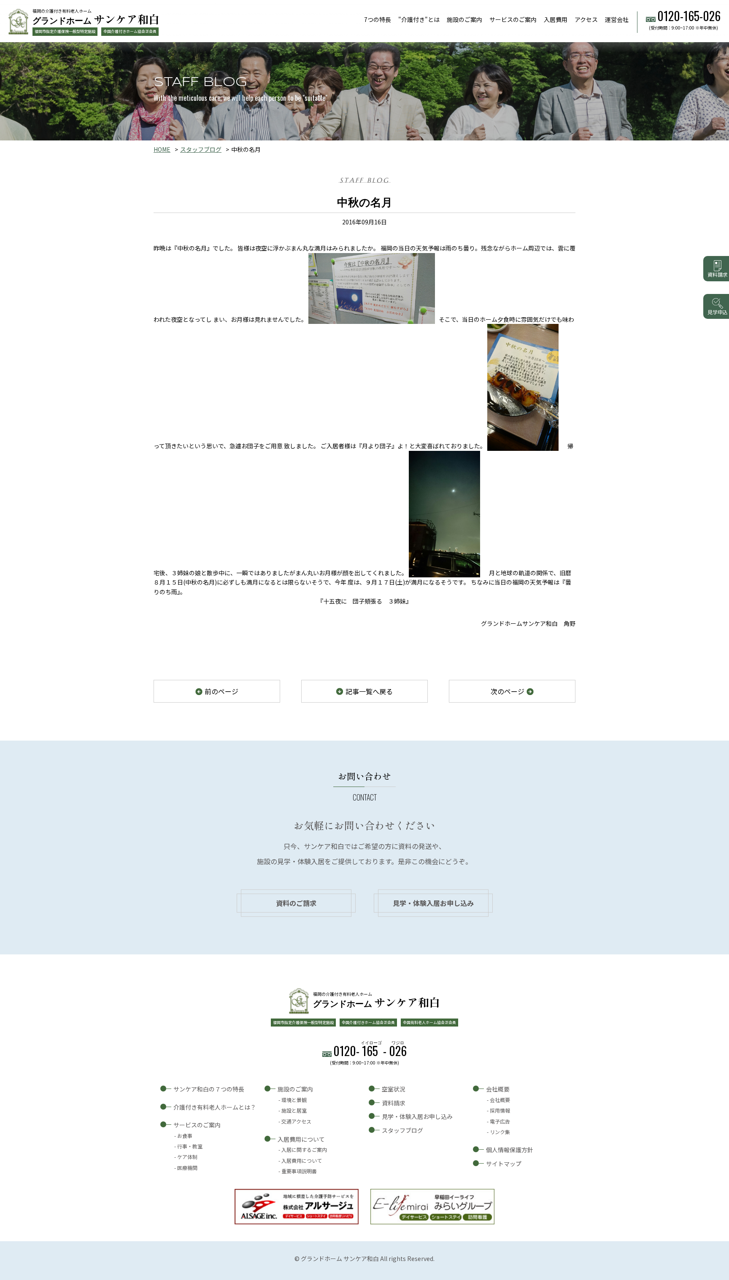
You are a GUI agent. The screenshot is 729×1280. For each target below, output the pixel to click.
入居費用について (301, 1139)
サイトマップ (503, 1163)
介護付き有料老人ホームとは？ (214, 1107)
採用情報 (500, 1110)
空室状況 (393, 1089)
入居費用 (555, 19)
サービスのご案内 (513, 19)
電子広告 (500, 1121)
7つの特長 (377, 19)
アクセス (586, 19)
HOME (162, 149)
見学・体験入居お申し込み (433, 903)
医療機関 (187, 1167)
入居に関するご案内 (304, 1149)
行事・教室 (189, 1146)
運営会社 (617, 19)
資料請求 (393, 1103)
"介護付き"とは (419, 19)
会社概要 (498, 1089)
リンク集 (500, 1131)
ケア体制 (187, 1156)
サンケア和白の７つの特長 (208, 1089)
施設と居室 (294, 1110)
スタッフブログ (200, 149)
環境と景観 (294, 1099)
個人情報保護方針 (509, 1149)
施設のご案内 (464, 19)
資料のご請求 (296, 903)
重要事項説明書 (299, 1171)
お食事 (184, 1135)
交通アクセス (296, 1121)
